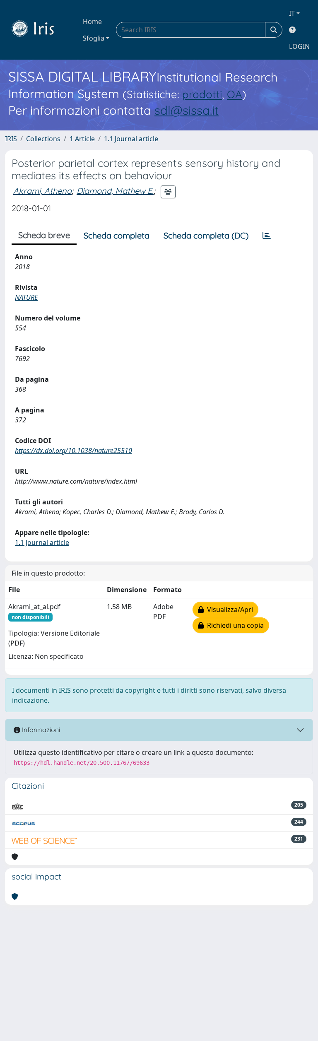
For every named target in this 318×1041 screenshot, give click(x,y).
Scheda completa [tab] (116, 235)
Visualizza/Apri (228, 609)
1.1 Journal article (131, 138)
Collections (43, 138)
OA (234, 94)
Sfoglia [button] (93, 38)
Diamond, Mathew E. (115, 191)
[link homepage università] (39, 30)
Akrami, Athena (42, 191)
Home (92, 21)
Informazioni (40, 729)
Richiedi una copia (234, 625)
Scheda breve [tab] (44, 235)
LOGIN (299, 46)
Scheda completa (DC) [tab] (206, 235)
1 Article (82, 138)
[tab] (266, 235)
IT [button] (292, 13)
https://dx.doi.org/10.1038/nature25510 (73, 450)
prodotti (202, 94)
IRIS (11, 138)
